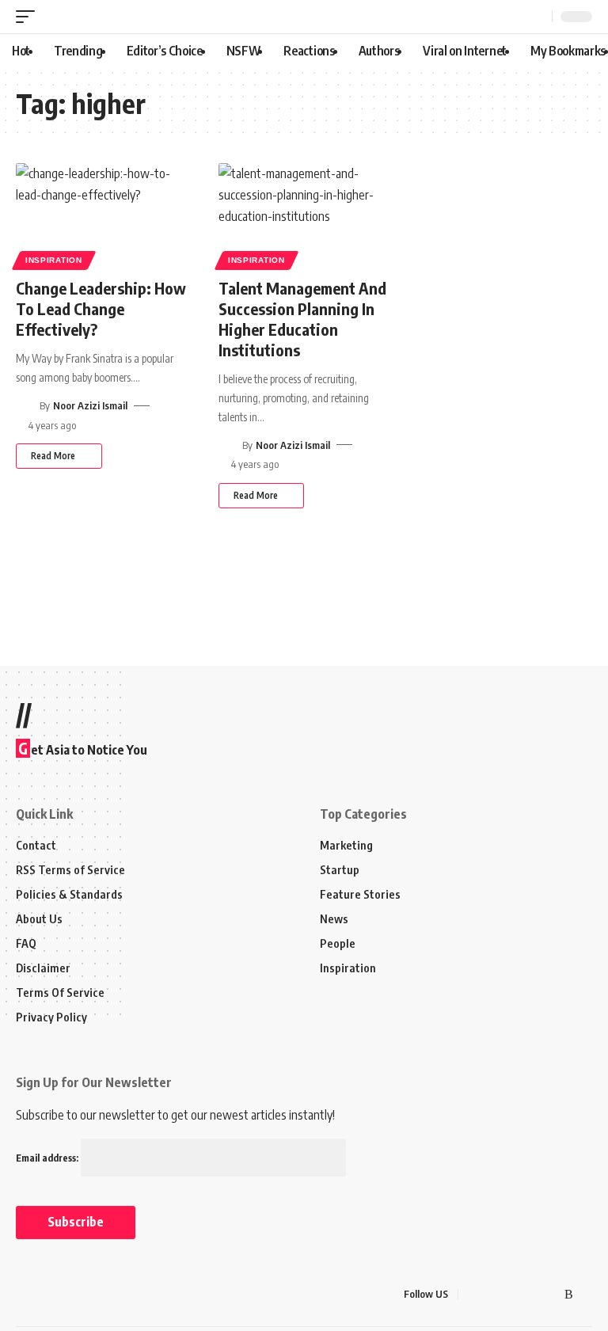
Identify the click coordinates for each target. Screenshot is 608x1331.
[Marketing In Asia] (51, 1294)
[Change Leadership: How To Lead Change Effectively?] (101, 214)
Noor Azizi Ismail (90, 405)
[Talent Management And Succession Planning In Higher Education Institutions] (304, 214)
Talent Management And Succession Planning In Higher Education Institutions (302, 318)
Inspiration (53, 260)
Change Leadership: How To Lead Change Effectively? (101, 308)
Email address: (48, 1158)
